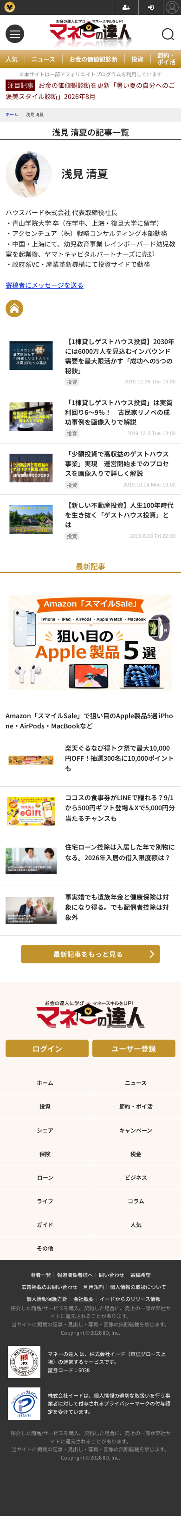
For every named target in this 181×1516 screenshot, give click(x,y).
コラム (136, 1201)
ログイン (47, 1048)
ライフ (45, 1201)
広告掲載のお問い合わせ (49, 1286)
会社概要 (83, 1298)
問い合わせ (111, 1274)
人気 (12, 59)
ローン (45, 1177)
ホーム (45, 1082)
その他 (45, 1248)
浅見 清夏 (84, 173)
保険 (45, 1154)
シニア (45, 1130)
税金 (136, 1154)
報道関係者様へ (75, 1274)
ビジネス (136, 1177)
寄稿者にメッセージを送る (45, 285)
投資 (137, 59)
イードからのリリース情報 (130, 1298)
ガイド (45, 1224)
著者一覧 (41, 1274)
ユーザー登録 (133, 1048)
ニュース (43, 59)
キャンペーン (135, 1130)
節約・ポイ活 (166, 59)
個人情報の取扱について (138, 1286)
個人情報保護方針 (46, 1298)
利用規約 (94, 1286)
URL (14, 308)
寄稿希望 (140, 1274)
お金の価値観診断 (93, 59)
